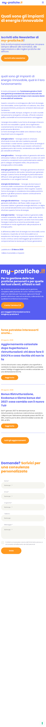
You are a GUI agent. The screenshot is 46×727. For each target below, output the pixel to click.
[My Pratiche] (12, 2)
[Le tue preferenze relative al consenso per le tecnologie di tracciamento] (42, 723)
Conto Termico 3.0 (12, 305)
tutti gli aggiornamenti (15, 440)
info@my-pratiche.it (10, 314)
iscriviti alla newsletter (14, 58)
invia (11, 550)
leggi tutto (9, 377)
